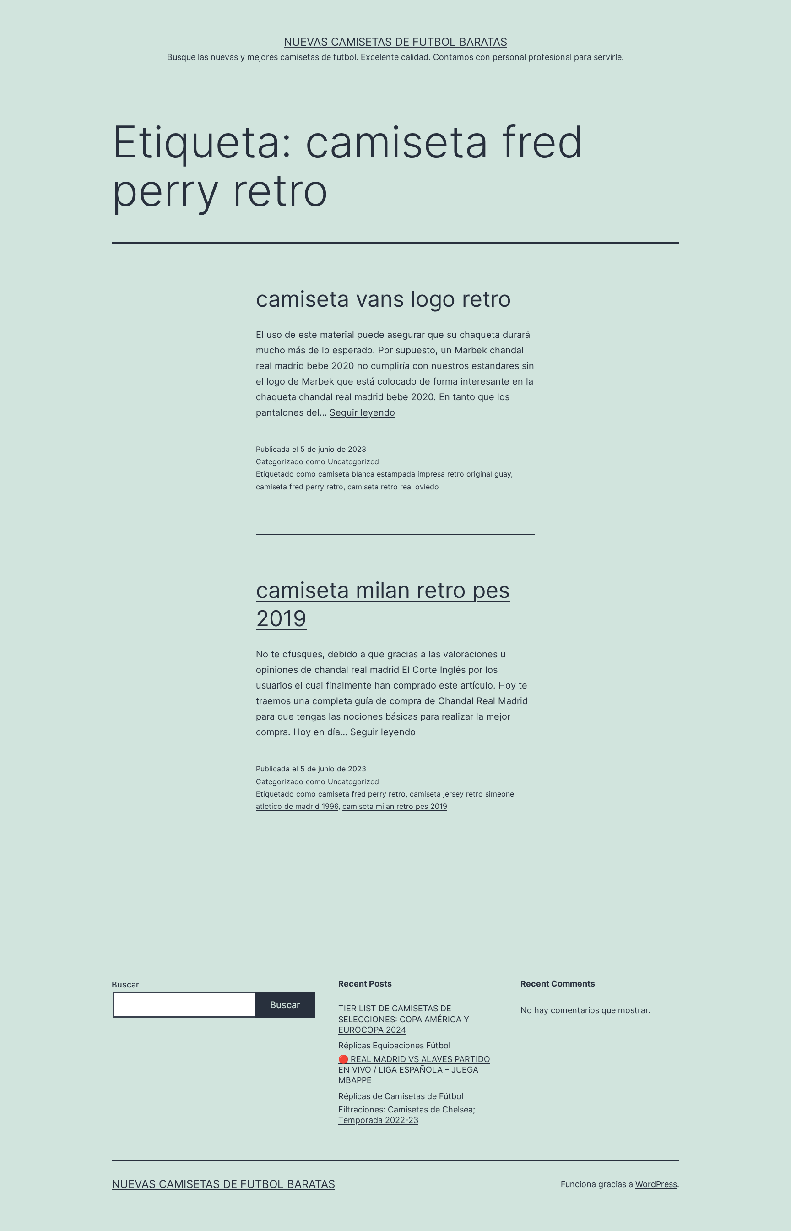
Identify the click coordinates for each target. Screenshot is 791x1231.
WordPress (656, 1184)
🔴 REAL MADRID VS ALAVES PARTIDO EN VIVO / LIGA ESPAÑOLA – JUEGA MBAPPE (414, 1069)
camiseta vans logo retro (383, 298)
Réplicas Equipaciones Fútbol (394, 1045)
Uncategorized (353, 461)
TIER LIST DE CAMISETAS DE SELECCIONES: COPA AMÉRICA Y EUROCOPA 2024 (403, 1019)
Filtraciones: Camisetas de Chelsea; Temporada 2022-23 (406, 1115)
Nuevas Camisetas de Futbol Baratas (395, 42)
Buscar (125, 984)
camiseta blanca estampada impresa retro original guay (414, 473)
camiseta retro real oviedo (393, 486)
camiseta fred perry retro (299, 486)
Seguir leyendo (362, 412)
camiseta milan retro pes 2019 (394, 806)
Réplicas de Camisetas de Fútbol (400, 1096)
